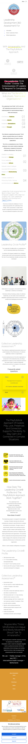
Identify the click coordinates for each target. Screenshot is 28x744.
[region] (14, 733)
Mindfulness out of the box (14, 720)
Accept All (14, 734)
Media (14, 685)
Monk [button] (6, 392)
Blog (14, 678)
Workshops (14, 682)
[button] (24, 1)
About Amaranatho (14, 673)
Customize (14, 737)
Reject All (14, 741)
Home (14, 675)
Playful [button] (6, 377)
